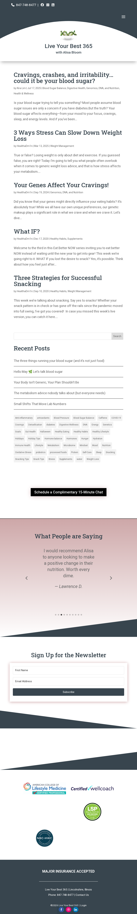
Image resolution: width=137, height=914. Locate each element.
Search (117, 336)
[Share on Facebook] (61, 909)
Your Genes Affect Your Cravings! (61, 185)
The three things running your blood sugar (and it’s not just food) (59, 361)
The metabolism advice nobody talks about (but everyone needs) (59, 393)
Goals (18, 431)
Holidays (19, 438)
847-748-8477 (26, 5)
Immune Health (22, 445)
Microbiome (69, 445)
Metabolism (53, 445)
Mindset (84, 445)
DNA (85, 424)
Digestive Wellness (68, 424)
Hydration (97, 438)
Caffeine (103, 418)
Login (84, 905)
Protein (74, 452)
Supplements (75, 238)
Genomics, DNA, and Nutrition (102, 88)
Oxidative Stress (23, 452)
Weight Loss (93, 459)
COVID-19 (116, 418)
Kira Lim (21, 88)
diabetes (50, 424)
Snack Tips (38, 459)
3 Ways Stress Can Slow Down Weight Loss (68, 135)
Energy (95, 424)
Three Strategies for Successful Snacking (58, 281)
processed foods (58, 452)
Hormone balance (53, 438)
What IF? (27, 231)
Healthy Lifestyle (100, 431)
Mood (95, 445)
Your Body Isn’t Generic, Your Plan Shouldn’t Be (46, 382)
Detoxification (35, 424)
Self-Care (87, 452)
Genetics (107, 424)
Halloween (45, 431)
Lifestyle (39, 445)
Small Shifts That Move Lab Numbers (40, 404)
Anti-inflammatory (24, 418)
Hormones (72, 438)
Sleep (98, 452)
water (79, 459)
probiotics (40, 452)
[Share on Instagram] (68, 909)
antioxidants (43, 418)
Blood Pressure (61, 418)
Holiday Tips (34, 438)
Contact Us (82, 895)
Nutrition (106, 445)
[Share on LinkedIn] (75, 909)
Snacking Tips (22, 459)
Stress (52, 459)
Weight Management (62, 146)
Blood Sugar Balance (54, 88)
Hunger (84, 438)
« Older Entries (24, 330)
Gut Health (30, 431)
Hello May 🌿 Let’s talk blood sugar (38, 371)
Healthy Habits (58, 238)
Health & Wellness (24, 93)
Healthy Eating (62, 431)
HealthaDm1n (24, 146)
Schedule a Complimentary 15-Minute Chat (68, 492)
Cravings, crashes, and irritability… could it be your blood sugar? (63, 77)
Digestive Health (76, 88)
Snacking (110, 452)
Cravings (19, 424)
